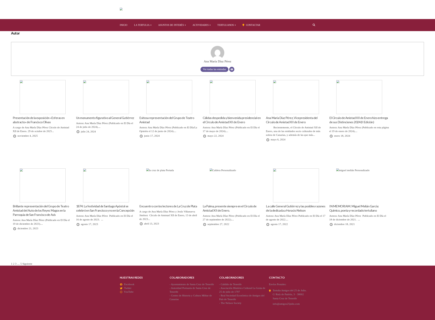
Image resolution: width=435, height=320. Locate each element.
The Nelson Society (231, 303)
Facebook (129, 284)
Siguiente (27, 263)
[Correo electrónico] (231, 69)
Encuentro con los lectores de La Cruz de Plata (168, 206)
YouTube (129, 291)
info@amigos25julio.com (286, 303)
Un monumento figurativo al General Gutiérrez (105, 118)
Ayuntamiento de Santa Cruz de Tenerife (192, 284)
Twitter (127, 288)
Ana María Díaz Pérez (217, 61)
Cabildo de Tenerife (231, 284)
